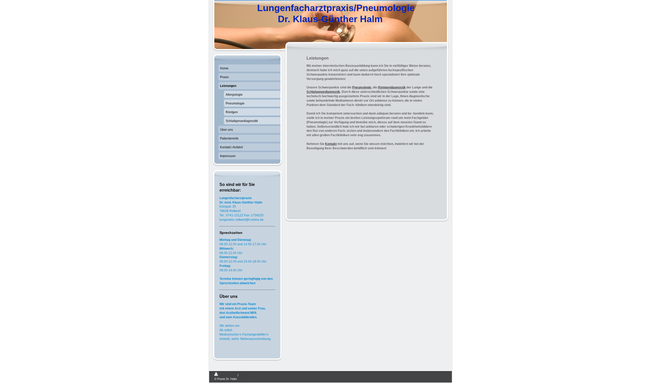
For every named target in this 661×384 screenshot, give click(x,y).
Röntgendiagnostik (392, 87)
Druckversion (228, 375)
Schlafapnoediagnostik (323, 92)
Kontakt (331, 144)
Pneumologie (361, 87)
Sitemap (244, 375)
